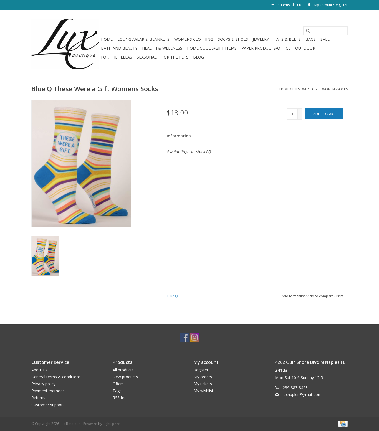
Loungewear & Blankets (143, 39)
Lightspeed (111, 423)
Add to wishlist (293, 296)
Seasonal (147, 57)
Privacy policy (43, 383)
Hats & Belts (287, 39)
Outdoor (305, 48)
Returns (38, 397)
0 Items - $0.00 (289, 4)
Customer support (47, 404)
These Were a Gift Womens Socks (320, 89)
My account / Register (331, 4)
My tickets (203, 383)
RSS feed (121, 397)
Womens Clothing (193, 39)
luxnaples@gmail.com (302, 394)
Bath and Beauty (119, 48)
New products (125, 376)
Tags (117, 390)
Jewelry (261, 39)
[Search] (306, 31)
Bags (310, 39)
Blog (198, 57)
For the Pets (174, 57)
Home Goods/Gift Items (212, 48)
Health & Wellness (162, 48)
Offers (118, 383)
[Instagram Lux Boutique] (194, 337)
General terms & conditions (56, 376)
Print (339, 296)
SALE (325, 39)
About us (39, 369)
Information (179, 135)
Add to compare (320, 296)
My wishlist (203, 390)
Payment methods (48, 390)
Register (201, 369)
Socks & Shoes (233, 39)
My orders (203, 376)
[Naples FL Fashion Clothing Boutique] (65, 44)
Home (107, 39)
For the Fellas (116, 57)
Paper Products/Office (265, 48)
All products (123, 369)
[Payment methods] (342, 423)
